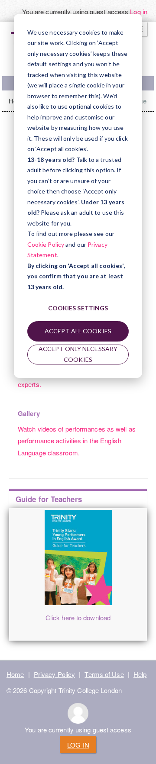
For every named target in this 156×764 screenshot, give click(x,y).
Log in (138, 11)
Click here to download (78, 617)
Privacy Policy (54, 674)
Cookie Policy (45, 244)
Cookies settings (78, 308)
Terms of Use (104, 674)
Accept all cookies (78, 331)
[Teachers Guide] (78, 557)
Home (15, 674)
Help (139, 674)
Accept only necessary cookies (78, 354)
